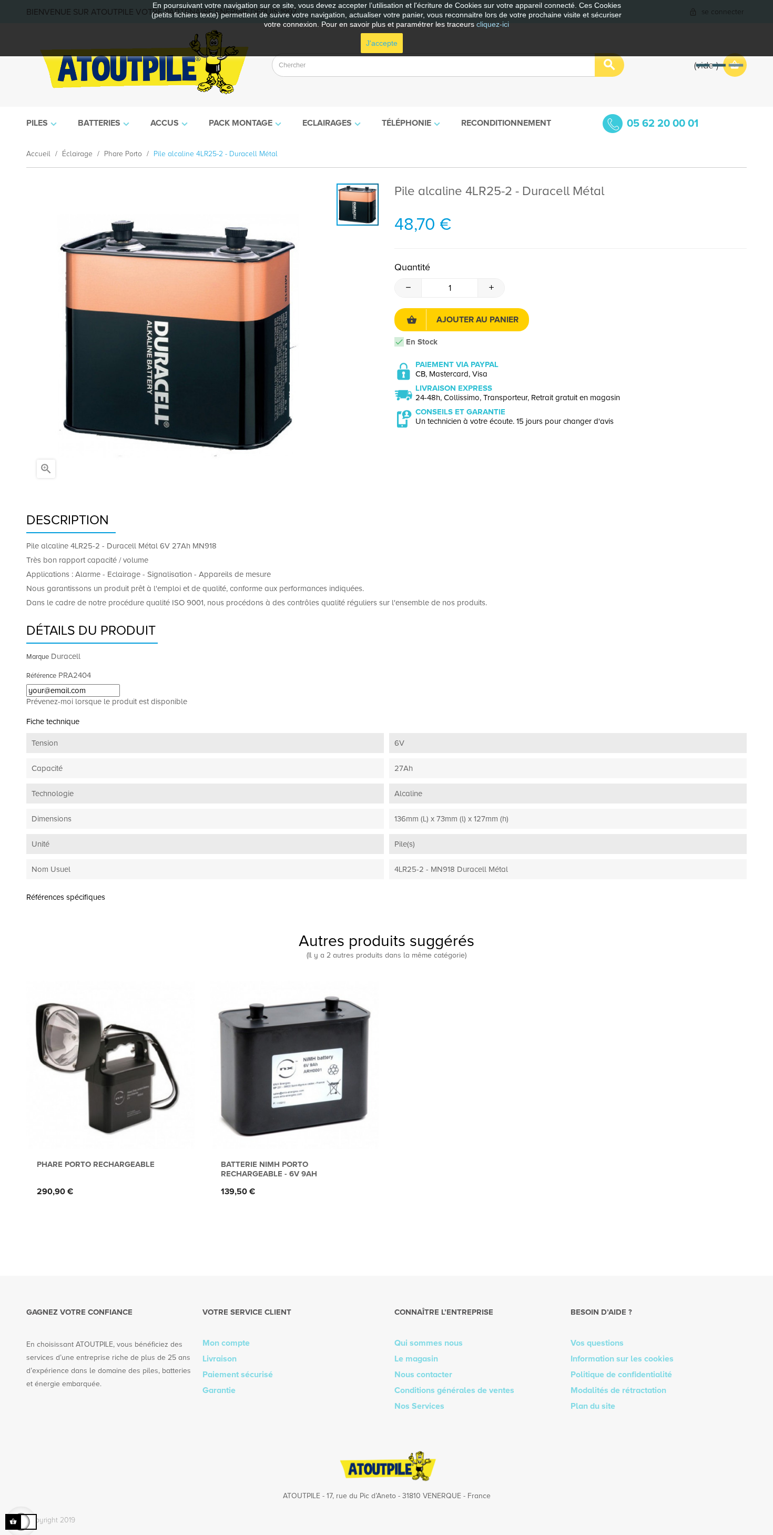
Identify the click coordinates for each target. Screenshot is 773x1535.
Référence (41, 676)
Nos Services (419, 1406)
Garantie (219, 1390)
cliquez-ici (492, 24)
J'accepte (382, 43)
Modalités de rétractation (618, 1390)
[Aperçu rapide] (108, 1132)
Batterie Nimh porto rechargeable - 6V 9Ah (269, 1169)
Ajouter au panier (477, 319)
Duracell (65, 656)
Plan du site (593, 1406)
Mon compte (226, 1343)
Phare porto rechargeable (96, 1164)
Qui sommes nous (428, 1343)
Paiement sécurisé (237, 1374)
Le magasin (416, 1359)
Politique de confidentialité (621, 1374)
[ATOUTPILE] (141, 65)
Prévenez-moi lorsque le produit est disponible (106, 701)
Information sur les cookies (622, 1359)
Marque (37, 657)
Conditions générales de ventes (454, 1390)
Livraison (219, 1359)
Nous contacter (423, 1374)
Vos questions (597, 1343)
